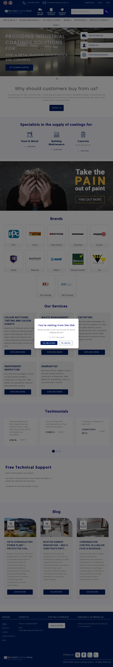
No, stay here (65, 343)
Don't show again (58, 337)
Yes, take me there (49, 343)
